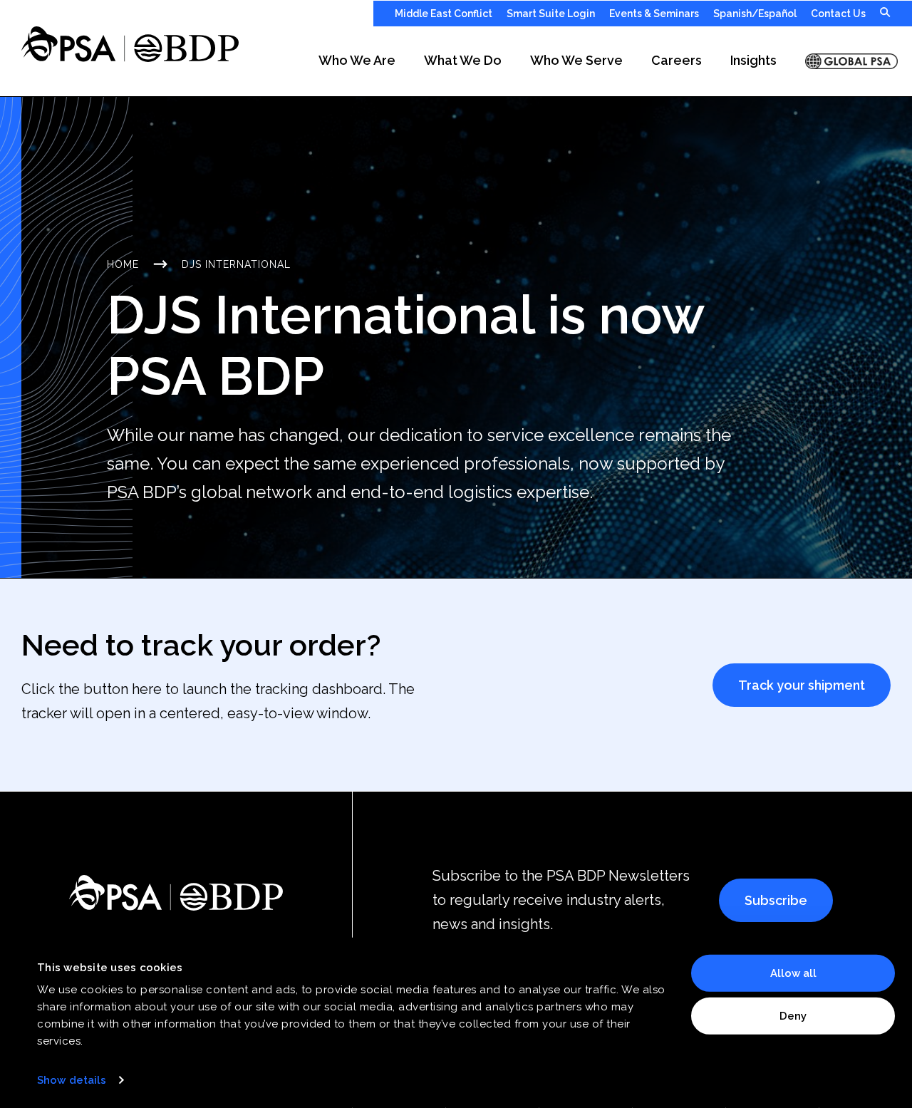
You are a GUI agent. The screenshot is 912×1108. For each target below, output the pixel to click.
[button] (357, 61)
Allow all (793, 973)
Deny (793, 1015)
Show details (71, 1080)
